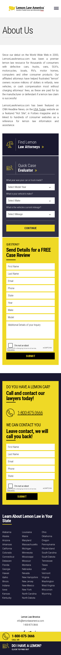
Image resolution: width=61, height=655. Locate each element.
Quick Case (27, 168)
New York (27, 589)
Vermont (46, 573)
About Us (15, 609)
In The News (45, 609)
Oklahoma (47, 536)
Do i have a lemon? (26, 645)
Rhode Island (48, 548)
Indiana (6, 585)
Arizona (6, 540)
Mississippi (27, 557)
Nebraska (27, 569)
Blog (56, 609)
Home (5, 609)
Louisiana (27, 532)
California (7, 548)
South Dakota (48, 557)
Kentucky (6, 598)
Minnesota (27, 552)
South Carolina (49, 552)
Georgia (6, 569)
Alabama (6, 532)
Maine (25, 536)
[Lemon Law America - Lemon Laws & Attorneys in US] (27, 10)
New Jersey (27, 581)
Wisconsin (47, 589)
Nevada (26, 573)
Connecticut (8, 557)
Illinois (5, 581)
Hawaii (5, 573)
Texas (45, 565)
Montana (26, 565)
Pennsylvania (48, 544)
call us (15, 640)
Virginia (45, 577)
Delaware (6, 561)
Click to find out (20, 649)
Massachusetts (30, 544)
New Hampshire (30, 577)
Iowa (4, 589)
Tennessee (47, 561)
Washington (48, 581)
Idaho (5, 577)
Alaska (5, 536)
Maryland (26, 540)
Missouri (26, 561)
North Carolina (29, 593)
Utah (44, 569)
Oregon (45, 540)
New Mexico (28, 585)
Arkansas (7, 544)
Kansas (6, 593)
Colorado (7, 552)
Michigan (26, 548)
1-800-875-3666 (23, 636)
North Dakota (28, 598)
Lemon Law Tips (30, 609)
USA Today (39, 109)
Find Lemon (29, 144)
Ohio (44, 532)
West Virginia (48, 585)
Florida (5, 565)
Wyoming (46, 593)
